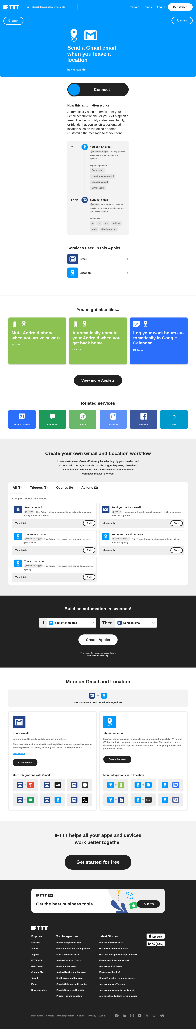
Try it (89, 523)
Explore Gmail (25, 762)
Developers (37, 1016)
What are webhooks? (109, 972)
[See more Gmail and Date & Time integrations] (79, 785)
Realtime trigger (34, 539)
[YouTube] (139, 1016)
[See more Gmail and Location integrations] (52, 799)
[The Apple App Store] (156, 936)
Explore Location (117, 759)
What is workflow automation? (114, 960)
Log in (161, 7)
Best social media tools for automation (118, 996)
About (102, 1016)
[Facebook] (116, 1016)
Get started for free (98, 862)
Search (35, 978)
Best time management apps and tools (118, 954)
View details (21, 523)
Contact (81, 1016)
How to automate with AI (111, 942)
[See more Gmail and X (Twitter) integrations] (79, 799)
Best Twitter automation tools (113, 948)
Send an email (99, 199)
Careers (50, 1016)
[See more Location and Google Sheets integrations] (115, 799)
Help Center (37, 966)
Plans (148, 7)
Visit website (19, 754)
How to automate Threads (112, 984)
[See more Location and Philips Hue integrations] (143, 799)
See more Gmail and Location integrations (98, 702)
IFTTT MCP (37, 960)
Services (35, 942)
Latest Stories (108, 936)
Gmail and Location (66, 966)
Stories (35, 948)
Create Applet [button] (98, 640)
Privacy (92, 1016)
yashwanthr (78, 69)
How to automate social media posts (117, 990)
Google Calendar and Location (71, 984)
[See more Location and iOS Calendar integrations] (170, 799)
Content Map (37, 972)
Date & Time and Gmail (67, 954)
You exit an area (100, 146)
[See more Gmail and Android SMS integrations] (25, 799)
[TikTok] (154, 1016)
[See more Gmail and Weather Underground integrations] (52, 785)
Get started (180, 7)
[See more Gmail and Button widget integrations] (25, 785)
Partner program (65, 1016)
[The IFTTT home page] (11, 7)
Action (30, 512)
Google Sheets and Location (70, 990)
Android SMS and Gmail (68, 960)
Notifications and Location (69, 978)
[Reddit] (162, 1016)
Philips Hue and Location (69, 996)
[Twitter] (147, 1016)
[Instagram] (132, 1016)
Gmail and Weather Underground (73, 948)
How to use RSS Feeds (110, 966)
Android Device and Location (71, 972)
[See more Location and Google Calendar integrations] (170, 785)
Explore (134, 7)
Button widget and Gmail (68, 942)
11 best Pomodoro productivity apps (117, 978)
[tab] (17, 487)
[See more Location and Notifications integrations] (143, 785)
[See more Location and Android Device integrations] (115, 785)
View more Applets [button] (98, 380)
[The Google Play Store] (156, 944)
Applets (35, 954)
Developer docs (39, 990)
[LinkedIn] (124, 1016)
